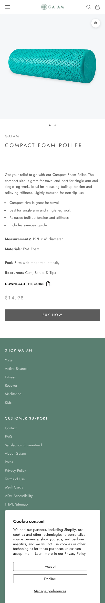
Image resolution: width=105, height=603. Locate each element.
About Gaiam (15, 453)
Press (9, 462)
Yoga (8, 360)
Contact (11, 428)
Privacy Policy (75, 553)
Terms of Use (15, 479)
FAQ (8, 436)
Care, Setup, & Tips (40, 272)
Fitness (10, 377)
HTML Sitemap (16, 504)
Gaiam (12, 136)
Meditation (13, 394)
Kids (8, 402)
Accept (50, 566)
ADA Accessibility (19, 495)
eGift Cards (14, 487)
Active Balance (16, 368)
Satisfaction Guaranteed (23, 445)
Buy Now (52, 314)
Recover (11, 385)
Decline (50, 579)
